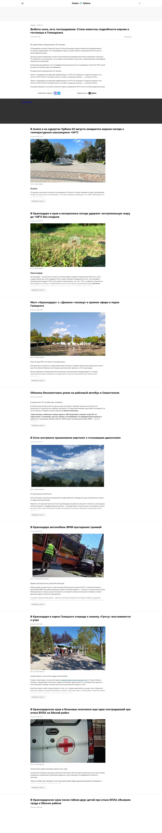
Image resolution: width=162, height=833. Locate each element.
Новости (40, 25)
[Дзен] (92, 93)
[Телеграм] (58, 93)
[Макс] (55, 93)
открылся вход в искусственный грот (74, 680)
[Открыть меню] (22, 3)
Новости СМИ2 (26, 102)
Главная (32, 25)
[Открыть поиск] (139, 3)
